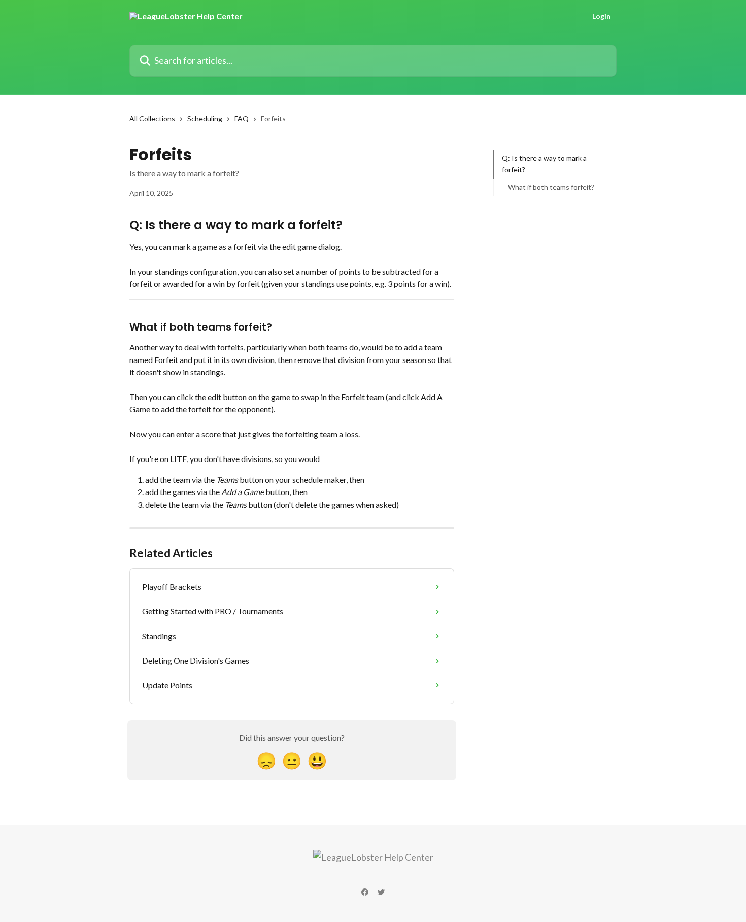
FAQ (241, 118)
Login (601, 16)
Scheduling (204, 118)
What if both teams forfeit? (551, 187)
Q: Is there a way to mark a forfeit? (544, 164)
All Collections (152, 118)
